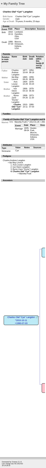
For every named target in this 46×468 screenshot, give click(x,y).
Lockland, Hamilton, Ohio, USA (19, 35)
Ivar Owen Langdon (15, 91)
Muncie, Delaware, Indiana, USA (19, 45)
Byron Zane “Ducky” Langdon (15, 98)
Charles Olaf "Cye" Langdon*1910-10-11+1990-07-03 (21, 320)
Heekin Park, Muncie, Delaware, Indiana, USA (34, 133)
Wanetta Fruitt (20, 122)
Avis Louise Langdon (15, 84)
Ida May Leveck (15, 78)
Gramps (15, 462)
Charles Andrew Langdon (15, 72)
